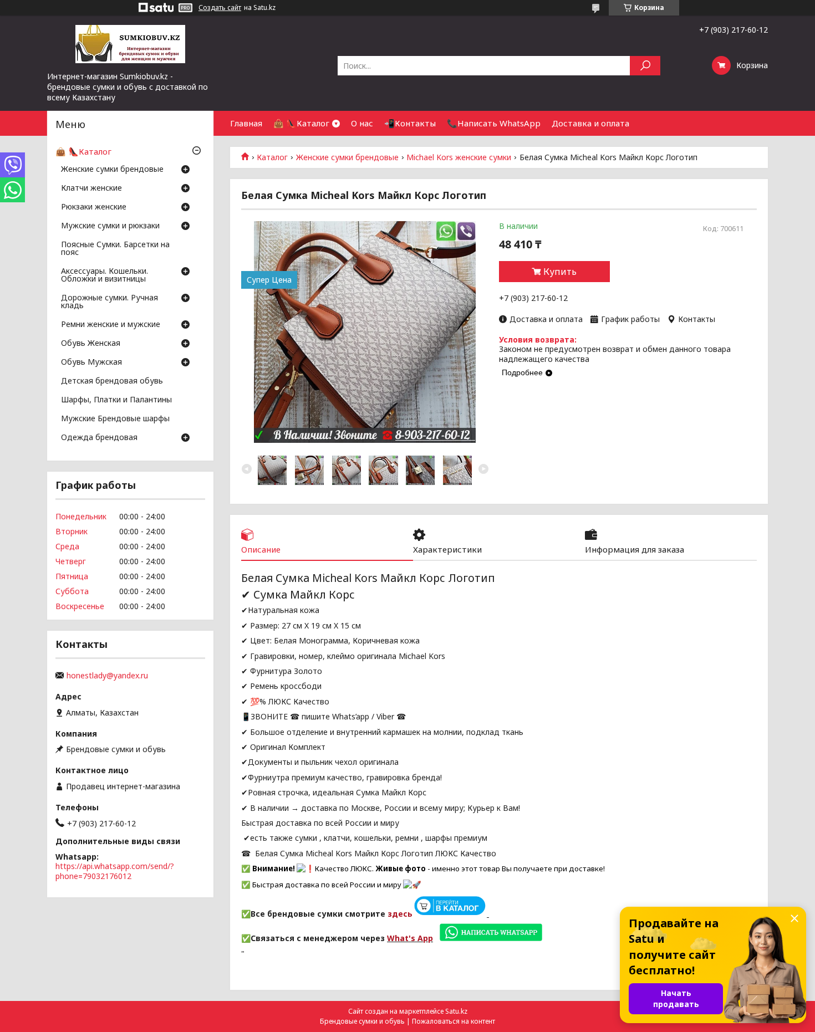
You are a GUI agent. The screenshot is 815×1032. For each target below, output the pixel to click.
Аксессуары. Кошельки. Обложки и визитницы (104, 275)
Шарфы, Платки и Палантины (116, 400)
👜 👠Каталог (301, 123)
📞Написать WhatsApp (494, 123)
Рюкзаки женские (93, 207)
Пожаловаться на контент (453, 1021)
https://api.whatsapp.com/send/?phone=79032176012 (114, 871)
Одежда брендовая (99, 437)
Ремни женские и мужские (110, 324)
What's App (410, 938)
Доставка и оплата (590, 123)
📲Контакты (410, 123)
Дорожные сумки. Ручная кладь (109, 302)
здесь (400, 913)
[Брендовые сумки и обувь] (130, 43)
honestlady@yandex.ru (107, 676)
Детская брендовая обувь (112, 381)
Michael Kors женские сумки (458, 157)
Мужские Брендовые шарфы (115, 419)
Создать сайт (219, 8)
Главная (246, 123)
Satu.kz (456, 1011)
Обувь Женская (90, 343)
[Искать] (645, 65)
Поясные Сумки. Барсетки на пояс (115, 249)
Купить (560, 271)
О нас (362, 123)
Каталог (272, 157)
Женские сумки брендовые (347, 157)
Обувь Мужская (91, 362)
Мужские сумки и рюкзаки (110, 226)
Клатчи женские (91, 188)
